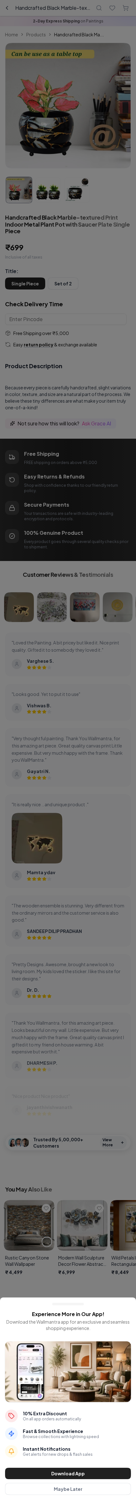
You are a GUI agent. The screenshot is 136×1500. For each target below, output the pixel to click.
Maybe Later (68, 1489)
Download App (68, 1473)
